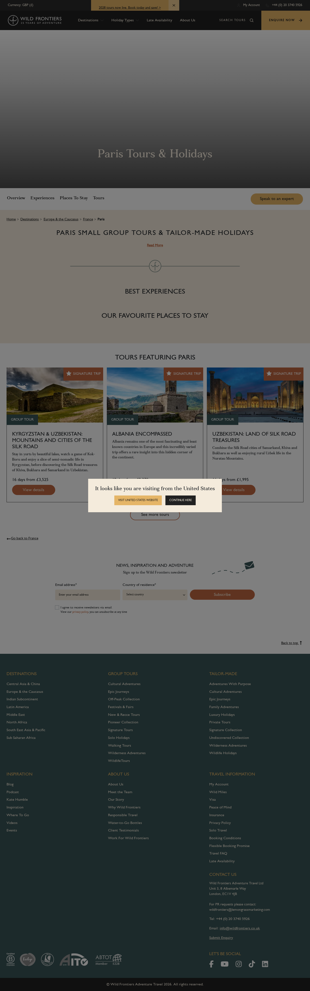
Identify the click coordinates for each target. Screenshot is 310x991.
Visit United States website (138, 500)
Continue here (180, 500)
